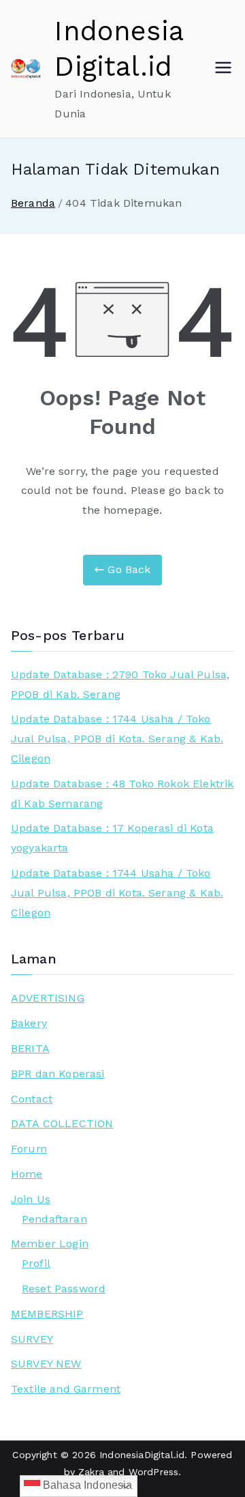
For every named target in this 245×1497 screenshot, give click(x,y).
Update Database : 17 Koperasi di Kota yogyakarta (112, 838)
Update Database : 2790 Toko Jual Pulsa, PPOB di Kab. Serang (120, 684)
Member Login (49, 1243)
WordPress (153, 1471)
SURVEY (32, 1339)
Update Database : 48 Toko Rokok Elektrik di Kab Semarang (122, 793)
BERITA (30, 1048)
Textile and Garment (65, 1388)
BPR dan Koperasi (58, 1073)
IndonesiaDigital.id (141, 1454)
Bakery (29, 1023)
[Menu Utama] (223, 69)
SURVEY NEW (46, 1363)
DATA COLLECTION (62, 1123)
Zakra (91, 1471)
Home (27, 1173)
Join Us (30, 1199)
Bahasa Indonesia (86, 1485)
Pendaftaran (54, 1218)
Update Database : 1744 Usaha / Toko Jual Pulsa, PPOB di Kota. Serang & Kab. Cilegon (117, 738)
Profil (36, 1263)
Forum (29, 1148)
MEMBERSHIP (47, 1313)
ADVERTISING (47, 997)
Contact (31, 1098)
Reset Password (63, 1288)
